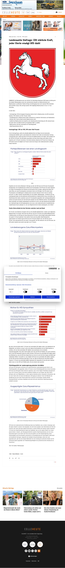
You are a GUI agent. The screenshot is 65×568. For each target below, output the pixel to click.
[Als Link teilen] (15, 458)
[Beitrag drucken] (19, 458)
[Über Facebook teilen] (9, 458)
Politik (10, 453)
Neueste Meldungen (16, 453)
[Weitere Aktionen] (55, 36)
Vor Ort (21, 453)
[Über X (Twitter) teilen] (12, 458)
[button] (31, 16)
